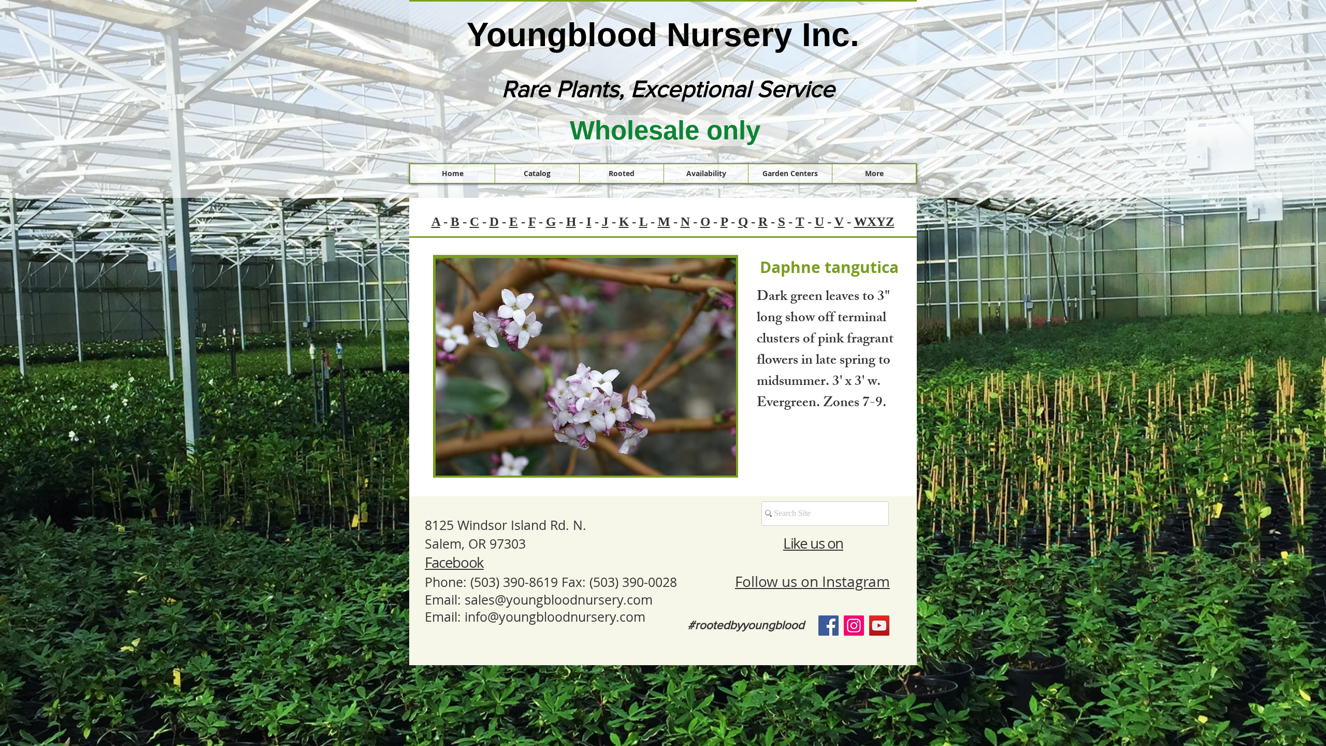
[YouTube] (879, 625)
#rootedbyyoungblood (746, 625)
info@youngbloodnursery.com (555, 616)
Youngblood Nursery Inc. (663, 34)
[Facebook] (828, 625)
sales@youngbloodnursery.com (559, 599)
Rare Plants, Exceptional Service (668, 89)
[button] (907, 101)
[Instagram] (854, 625)
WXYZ (874, 221)
